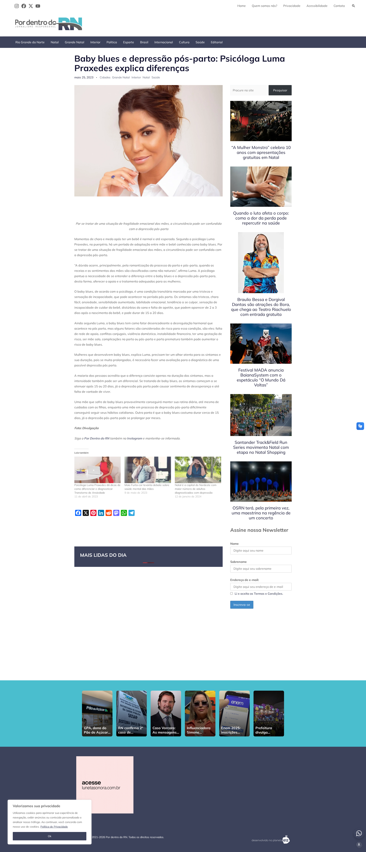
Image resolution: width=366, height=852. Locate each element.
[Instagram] (16, 6)
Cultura (184, 42)
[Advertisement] (288, 23)
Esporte (128, 42)
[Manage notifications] (359, 845)
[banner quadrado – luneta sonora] (104, 784)
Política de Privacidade (54, 826)
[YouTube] (37, 6)
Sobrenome (238, 562)
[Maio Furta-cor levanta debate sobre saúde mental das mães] (147, 470)
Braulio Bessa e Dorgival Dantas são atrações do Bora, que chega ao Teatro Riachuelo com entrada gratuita (261, 307)
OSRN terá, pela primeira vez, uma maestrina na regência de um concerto (261, 513)
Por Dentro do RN (96, 438)
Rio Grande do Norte (30, 42)
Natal (55, 42)
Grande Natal (74, 42)
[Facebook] (23, 6)
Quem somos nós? (264, 6)
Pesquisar (280, 90)
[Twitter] (30, 6)
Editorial (217, 42)
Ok (49, 836)
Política (112, 42)
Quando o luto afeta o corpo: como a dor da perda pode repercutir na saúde (261, 218)
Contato (339, 6)
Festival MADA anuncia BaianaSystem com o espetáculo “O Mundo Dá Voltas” (261, 377)
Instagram (134, 438)
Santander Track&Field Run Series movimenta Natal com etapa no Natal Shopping (261, 447)
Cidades (105, 77)
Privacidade (291, 6)
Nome (234, 543)
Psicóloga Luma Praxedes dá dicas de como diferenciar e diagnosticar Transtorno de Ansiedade (97, 488)
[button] (354, 6)
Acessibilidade (317, 6)
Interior (95, 42)
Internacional (163, 42)
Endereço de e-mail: (244, 580)
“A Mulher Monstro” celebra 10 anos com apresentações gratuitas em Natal (261, 152)
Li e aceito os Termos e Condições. (259, 593)
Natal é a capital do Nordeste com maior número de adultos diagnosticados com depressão (195, 488)
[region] (50, 822)
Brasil (144, 42)
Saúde (200, 42)
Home (241, 6)
